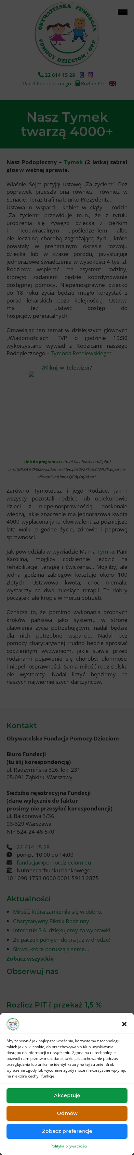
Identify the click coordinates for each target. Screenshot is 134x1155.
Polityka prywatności (68, 1146)
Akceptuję (67, 1095)
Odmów (67, 1113)
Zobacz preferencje (67, 1131)
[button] (124, 1024)
